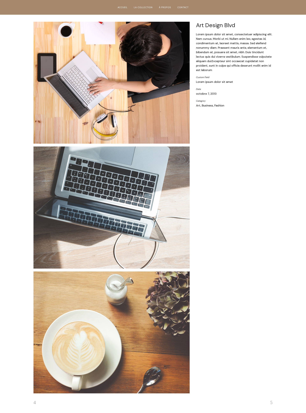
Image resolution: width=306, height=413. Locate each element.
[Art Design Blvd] (111, 83)
